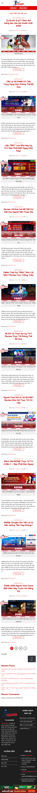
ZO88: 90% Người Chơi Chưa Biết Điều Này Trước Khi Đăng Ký (18, 588)
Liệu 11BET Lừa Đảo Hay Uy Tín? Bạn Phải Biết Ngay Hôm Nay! (18, 148)
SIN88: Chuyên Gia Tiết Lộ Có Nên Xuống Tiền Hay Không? (18, 523)
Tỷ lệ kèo (29, 755)
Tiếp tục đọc (18, 69)
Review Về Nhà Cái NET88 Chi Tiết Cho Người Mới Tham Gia (18, 210)
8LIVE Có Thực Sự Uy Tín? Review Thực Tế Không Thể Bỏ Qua (18, 336)
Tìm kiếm (4, 654)
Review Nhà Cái (18, 79)
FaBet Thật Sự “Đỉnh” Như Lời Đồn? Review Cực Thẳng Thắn (18, 273)
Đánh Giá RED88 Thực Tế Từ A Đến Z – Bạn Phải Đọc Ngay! (18, 462)
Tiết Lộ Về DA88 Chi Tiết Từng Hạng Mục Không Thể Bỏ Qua (18, 84)
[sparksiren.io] (18, 3)
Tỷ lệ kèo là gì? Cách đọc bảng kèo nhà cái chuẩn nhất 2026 (18, 23)
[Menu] (2, 3)
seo (25, 13)
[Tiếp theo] (25, 648)
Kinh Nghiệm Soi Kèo (18, 18)
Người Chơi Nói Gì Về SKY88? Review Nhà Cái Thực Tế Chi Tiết (18, 400)
